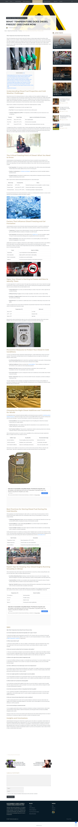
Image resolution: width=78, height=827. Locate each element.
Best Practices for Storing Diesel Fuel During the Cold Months (18, 83)
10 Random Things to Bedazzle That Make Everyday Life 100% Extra (62, 60)
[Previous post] (6, 763)
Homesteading (18, 1)
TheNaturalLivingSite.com (13, 27)
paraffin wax (35, 234)
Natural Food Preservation (19, 18)
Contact (60, 1)
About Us (55, 1)
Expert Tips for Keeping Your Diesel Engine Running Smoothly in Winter (20, 85)
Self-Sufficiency (32, 807)
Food (11, 1)
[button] (72, 1)
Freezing (9, 18)
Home (7, 1)
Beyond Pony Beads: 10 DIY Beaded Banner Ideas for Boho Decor (65, 116)
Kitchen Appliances (26, 1)
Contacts (53, 809)
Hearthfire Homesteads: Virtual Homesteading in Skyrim (65, 125)
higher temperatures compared (13, 638)
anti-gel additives (32, 364)
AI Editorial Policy (39, 825)
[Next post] (50, 763)
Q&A (8, 86)
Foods (30, 805)
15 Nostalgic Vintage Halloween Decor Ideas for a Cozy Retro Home (62, 75)
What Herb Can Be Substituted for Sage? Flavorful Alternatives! (19, 764)
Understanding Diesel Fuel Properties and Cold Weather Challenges (19, 75)
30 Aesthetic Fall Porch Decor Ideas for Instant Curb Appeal (65, 100)
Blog (53, 805)
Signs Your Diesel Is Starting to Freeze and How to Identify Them (19, 79)
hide (24, 72)
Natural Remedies (47, 1)
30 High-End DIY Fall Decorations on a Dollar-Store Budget (65, 108)
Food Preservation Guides (34, 811)
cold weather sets (41, 534)
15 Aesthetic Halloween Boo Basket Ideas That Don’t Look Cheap (62, 44)
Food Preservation (36, 1)
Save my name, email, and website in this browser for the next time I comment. (23, 793)
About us (53, 807)
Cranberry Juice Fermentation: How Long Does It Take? (38, 764)
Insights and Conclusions (11, 87)
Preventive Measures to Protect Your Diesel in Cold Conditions (18, 80)
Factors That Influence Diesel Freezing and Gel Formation (18, 77)
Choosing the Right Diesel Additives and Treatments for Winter (19, 82)
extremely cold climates (25, 171)
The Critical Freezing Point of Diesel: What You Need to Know (18, 76)
